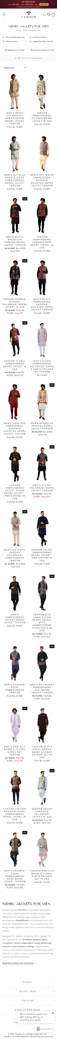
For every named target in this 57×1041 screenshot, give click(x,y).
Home (18, 30)
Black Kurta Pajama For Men (43, 50)
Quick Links (27, 991)
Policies (28, 1000)
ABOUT (27, 982)
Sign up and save (27, 1010)
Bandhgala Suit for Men (15, 50)
